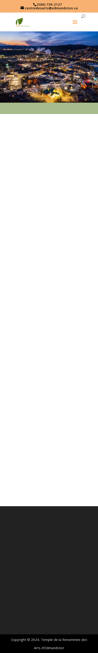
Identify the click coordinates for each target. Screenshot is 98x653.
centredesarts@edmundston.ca (48, 613)
